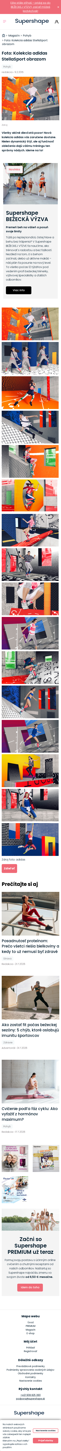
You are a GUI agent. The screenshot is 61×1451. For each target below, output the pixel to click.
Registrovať (30, 1351)
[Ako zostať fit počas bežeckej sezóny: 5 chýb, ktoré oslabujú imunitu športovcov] (30, 997)
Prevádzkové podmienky (30, 1366)
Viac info (19, 290)
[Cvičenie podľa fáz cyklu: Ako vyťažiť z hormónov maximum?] (30, 1081)
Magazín (30, 1329)
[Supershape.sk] (32, 21)
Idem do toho (30, 1287)
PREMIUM (30, 1326)
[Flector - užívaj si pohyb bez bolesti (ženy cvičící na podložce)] (15, 1189)
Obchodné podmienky (30, 1373)
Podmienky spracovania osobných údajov (30, 1370)
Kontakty (30, 1377)
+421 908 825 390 (31, 1395)
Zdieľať (9, 868)
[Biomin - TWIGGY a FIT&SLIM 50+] (15, 1158)
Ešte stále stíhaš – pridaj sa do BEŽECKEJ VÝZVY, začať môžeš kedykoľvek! (30, 7)
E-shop (31, 1333)
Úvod (31, 1322)
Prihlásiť (56, 22)
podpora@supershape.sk (30, 1398)
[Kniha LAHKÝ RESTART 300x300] (46, 1158)
